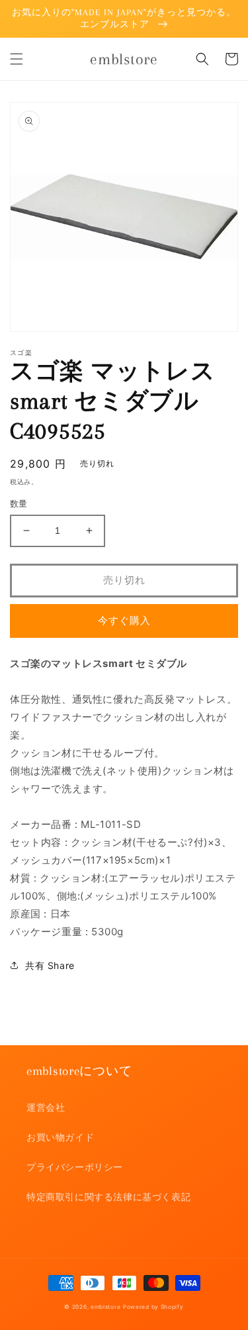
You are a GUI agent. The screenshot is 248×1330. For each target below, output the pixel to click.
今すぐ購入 (124, 620)
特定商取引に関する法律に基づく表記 (108, 1196)
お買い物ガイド (60, 1137)
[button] (16, 59)
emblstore (105, 1307)
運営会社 (45, 1107)
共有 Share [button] (50, 965)
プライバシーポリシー (74, 1166)
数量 (19, 503)
